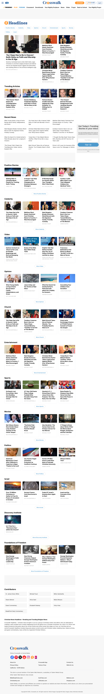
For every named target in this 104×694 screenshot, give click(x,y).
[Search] (7, 2)
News (62, 7)
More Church (40, 337)
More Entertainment (40, 373)
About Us (13, 662)
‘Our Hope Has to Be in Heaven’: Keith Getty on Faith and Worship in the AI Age (39, 122)
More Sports (39, 406)
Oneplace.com (71, 680)
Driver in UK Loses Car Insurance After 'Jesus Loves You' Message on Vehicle (64, 146)
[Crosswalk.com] (52, 2)
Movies (71, 28)
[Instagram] (28, 657)
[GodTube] (36, 657)
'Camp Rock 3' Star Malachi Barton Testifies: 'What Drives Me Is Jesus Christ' (39, 138)
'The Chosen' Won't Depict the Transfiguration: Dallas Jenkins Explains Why (13, 147)
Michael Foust (34, 594)
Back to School (82, 7)
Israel (15, 32)
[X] (20, 657)
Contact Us (70, 662)
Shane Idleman (10, 599)
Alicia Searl (33, 599)
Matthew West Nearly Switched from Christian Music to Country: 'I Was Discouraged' (63, 122)
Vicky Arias (57, 605)
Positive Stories (10, 28)
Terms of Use (42, 665)
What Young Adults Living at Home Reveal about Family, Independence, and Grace (14, 122)
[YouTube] (24, 657)
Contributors (10, 589)
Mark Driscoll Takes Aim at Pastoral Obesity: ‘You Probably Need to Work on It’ (39, 147)
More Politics (40, 474)
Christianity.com (15, 680)
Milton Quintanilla (59, 594)
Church (44, 28)
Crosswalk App (42, 662)
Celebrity (21, 28)
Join (80, 3)
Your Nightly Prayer (95, 7)
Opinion (36, 28)
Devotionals (39, 7)
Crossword (30, 7)
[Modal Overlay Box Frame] (88, 139)
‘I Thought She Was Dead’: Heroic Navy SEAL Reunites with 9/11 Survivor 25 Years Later (64, 138)
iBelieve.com (70, 678)
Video (68, 7)
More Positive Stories (40, 193)
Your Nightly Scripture (52, 7)
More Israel (40, 507)
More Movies (40, 440)
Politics (8, 32)
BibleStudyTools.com (16, 678)
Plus (15, 7)
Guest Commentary (11, 605)
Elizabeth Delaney (35, 605)
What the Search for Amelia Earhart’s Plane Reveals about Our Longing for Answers (15, 138)
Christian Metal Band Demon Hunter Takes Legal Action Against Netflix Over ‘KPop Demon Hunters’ (39, 130)
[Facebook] (12, 657)
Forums (22, 7)
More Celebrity (40, 229)
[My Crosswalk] (90, 3)
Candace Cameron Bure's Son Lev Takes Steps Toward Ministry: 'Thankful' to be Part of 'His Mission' (63, 130)
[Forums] (32, 657)
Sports (64, 28)
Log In (99, 3)
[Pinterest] (16, 657)
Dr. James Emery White (12, 594)
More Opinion (40, 302)
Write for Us (70, 665)
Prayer (73, 7)
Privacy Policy (14, 665)
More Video (39, 266)
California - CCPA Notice (17, 668)
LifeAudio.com (42, 680)
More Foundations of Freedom (40, 571)
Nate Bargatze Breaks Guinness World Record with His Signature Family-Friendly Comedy (15, 130)
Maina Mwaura (58, 599)
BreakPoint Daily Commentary (14, 611)
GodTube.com (42, 678)
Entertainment (54, 28)
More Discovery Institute (40, 537)
